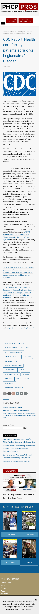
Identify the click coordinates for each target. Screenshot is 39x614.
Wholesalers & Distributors (14, 387)
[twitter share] (9, 394)
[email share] (21, 394)
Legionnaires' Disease (12, 374)
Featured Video (10, 471)
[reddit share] (13, 394)
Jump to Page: (8, 425)
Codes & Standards (11, 348)
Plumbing (26, 374)
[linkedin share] (17, 394)
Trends (26, 379)
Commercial (25, 348)
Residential (8, 379)
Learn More (29, 563)
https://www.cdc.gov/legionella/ (20, 328)
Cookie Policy (26, 609)
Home (5, 31)
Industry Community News (13, 365)
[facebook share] (5, 394)
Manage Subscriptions (25, 21)
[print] (26, 394)
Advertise (4, 594)
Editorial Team (6, 583)
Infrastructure (10, 370)
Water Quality (9, 383)
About (3, 591)
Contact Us (5, 588)
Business (21, 343)
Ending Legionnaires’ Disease (12, 407)
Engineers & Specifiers (12, 356)
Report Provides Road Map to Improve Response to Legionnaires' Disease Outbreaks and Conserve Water (19, 415)
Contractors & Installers (13, 352)
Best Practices (12, 31)
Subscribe (10, 534)
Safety (18, 379)
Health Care (27, 356)
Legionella (22, 370)
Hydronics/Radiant (11, 361)
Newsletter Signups (11, 21)
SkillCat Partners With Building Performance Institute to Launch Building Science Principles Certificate (19, 448)
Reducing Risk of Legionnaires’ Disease (16, 410)
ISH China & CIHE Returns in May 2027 (17, 461)
